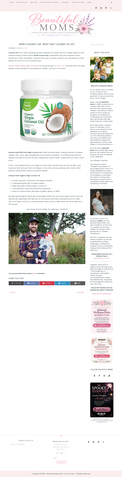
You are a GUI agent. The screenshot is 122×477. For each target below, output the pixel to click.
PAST (12, 292)
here (34, 273)
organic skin (60, 66)
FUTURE (80, 292)
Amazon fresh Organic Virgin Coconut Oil (24, 66)
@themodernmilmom (102, 258)
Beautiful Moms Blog (61, 25)
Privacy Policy (70, 474)
